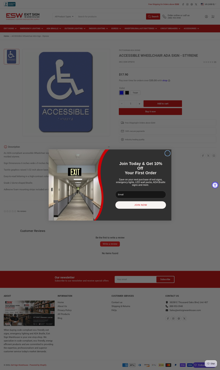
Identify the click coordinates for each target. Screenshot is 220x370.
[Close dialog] (167, 153)
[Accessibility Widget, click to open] (215, 185)
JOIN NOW (140, 205)
